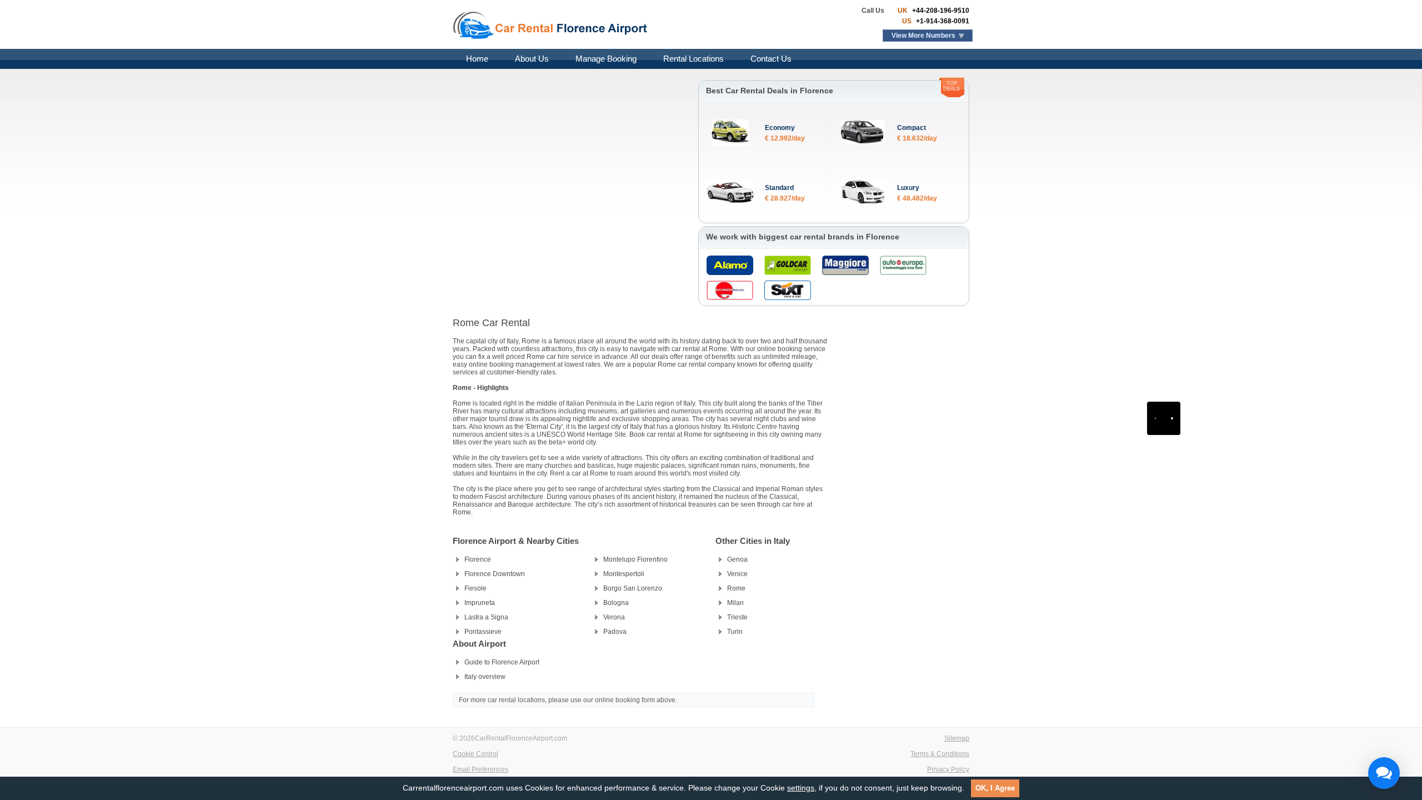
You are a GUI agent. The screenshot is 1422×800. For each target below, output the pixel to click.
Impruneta (479, 603)
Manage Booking (606, 58)
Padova (615, 632)
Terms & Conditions (939, 754)
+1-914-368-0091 (941, 21)
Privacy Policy (948, 769)
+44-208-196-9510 (939, 10)
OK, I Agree (995, 788)
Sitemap (956, 738)
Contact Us (771, 58)
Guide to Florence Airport (501, 662)
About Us (532, 58)
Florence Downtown (494, 574)
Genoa (737, 559)
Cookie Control (475, 754)
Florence (477, 559)
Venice (737, 574)
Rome (736, 588)
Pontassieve (483, 632)
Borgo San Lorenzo (632, 588)
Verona (614, 617)
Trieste (737, 617)
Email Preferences (480, 769)
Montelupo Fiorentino (635, 559)
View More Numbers (923, 35)
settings (800, 787)
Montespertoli (623, 574)
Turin (735, 632)
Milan (735, 603)
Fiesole (475, 588)
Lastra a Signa (486, 617)
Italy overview (484, 677)
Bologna (616, 603)
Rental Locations (693, 58)
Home (477, 58)
